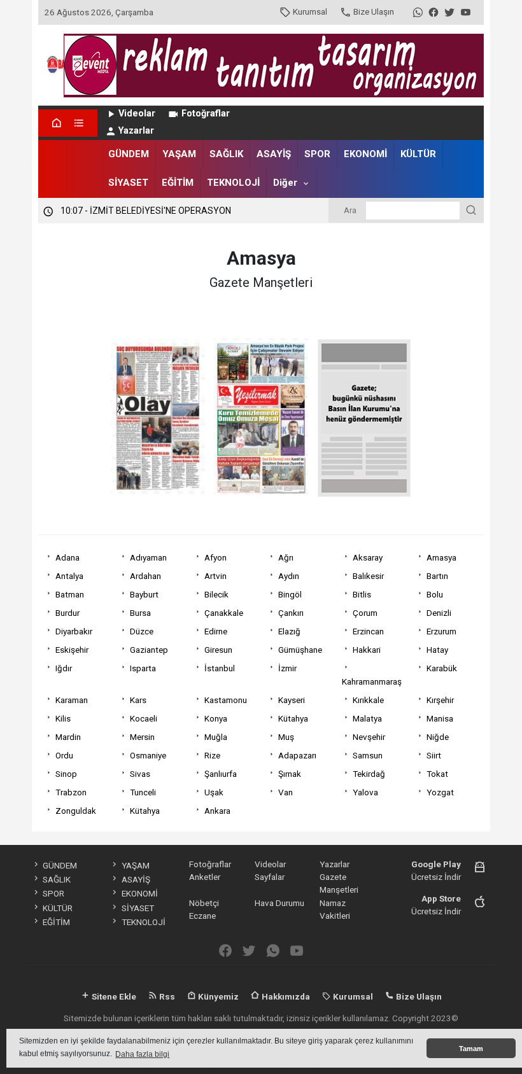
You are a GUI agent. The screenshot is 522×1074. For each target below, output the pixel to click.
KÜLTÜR (418, 154)
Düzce (141, 631)
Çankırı (291, 613)
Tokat (437, 774)
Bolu (435, 594)
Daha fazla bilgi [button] (142, 1054)
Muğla (215, 737)
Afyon (215, 557)
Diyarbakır (73, 631)
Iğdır (63, 668)
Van (285, 792)
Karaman (71, 700)
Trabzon (71, 792)
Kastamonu (225, 700)
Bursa (140, 613)
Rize (212, 755)
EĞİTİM (178, 182)
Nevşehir (369, 737)
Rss (166, 996)
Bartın (437, 576)
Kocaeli (143, 718)
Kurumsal (310, 11)
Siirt (434, 755)
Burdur (67, 613)
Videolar (136, 113)
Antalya (69, 576)
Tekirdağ (369, 774)
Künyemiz (217, 996)
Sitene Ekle (113, 996)
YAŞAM (179, 154)
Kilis (63, 718)
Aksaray (368, 557)
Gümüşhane (300, 650)
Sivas (140, 774)
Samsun (368, 755)
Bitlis (362, 594)
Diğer (285, 182)
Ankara (217, 811)
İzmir (287, 668)
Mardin (68, 737)
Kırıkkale (368, 700)
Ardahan (145, 576)
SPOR (317, 154)
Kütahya (293, 718)
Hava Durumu (279, 903)
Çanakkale (223, 613)
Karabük (442, 668)
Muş (286, 737)
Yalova (365, 792)
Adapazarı (297, 755)
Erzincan (368, 631)
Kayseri (291, 700)
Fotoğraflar (205, 113)
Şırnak (289, 774)
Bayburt (144, 594)
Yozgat (440, 792)
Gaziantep (149, 650)
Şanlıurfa (220, 774)
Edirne (215, 631)
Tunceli (143, 792)
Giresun (218, 650)
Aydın (288, 576)
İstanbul (219, 668)
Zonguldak (75, 811)
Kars (138, 700)
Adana (67, 557)
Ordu (64, 755)
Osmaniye (148, 755)
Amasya (441, 557)
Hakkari (367, 650)
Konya (215, 718)
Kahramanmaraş (372, 681)
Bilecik (216, 594)
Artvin (215, 576)
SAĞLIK (226, 154)
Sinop (66, 774)
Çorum (365, 613)
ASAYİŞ (274, 154)
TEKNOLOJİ (233, 182)
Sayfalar (270, 877)
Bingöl (290, 594)
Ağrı (285, 557)
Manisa (440, 718)
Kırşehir (440, 700)
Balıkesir (368, 576)
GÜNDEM (128, 154)
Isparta (143, 668)
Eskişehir (71, 650)
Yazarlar (136, 130)
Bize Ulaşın (373, 11)
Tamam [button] (471, 1048)
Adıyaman (148, 557)
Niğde (438, 737)
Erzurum (441, 631)
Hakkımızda (285, 996)
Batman (69, 594)
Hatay (437, 650)
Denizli (439, 613)
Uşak (213, 792)
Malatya (367, 718)
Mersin (142, 737)
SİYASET (128, 182)
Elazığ (289, 631)
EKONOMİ (365, 154)
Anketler (204, 877)
